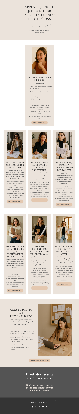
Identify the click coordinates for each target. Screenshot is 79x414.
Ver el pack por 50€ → (39, 122)
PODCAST (45, 402)
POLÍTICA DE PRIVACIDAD (20, 401)
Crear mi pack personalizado (39, 360)
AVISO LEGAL (10, 401)
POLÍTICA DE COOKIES (58, 401)
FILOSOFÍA (30, 401)
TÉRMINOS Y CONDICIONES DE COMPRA (43, 401)
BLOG (40, 402)
